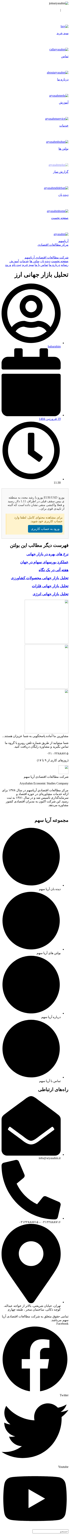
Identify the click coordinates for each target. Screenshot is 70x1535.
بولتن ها (34, 261)
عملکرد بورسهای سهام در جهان (44, 562)
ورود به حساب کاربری (45, 528)
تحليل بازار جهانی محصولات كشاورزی (39, 578)
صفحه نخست (59, 261)
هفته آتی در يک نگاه (53, 570)
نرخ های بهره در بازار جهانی (47, 554)
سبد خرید (28, 264)
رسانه (64, 264)
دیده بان (45, 261)
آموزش (14, 261)
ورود (65, 10)
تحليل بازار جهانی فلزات (50, 586)
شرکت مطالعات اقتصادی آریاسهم (46, 257)
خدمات (24, 261)
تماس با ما (41, 264)
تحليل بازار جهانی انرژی (50, 594)
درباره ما (54, 264)
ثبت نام (54, 10)
